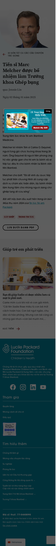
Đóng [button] (48, 111)
